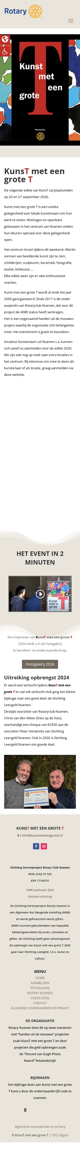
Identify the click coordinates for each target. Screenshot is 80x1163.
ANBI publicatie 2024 (40, 890)
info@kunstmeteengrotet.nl (42, 835)
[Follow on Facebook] (36, 846)
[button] (5, 51)
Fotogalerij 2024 (40, 664)
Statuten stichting (40, 896)
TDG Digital (60, 1135)
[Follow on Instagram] (44, 846)
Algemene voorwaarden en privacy (40, 1126)
